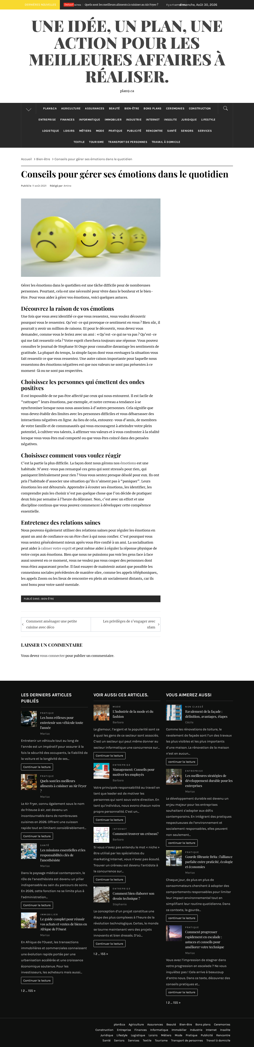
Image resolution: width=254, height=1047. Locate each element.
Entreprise (47, 119)
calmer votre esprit (56, 548)
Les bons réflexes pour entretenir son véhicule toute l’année (61, 722)
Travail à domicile (166, 142)
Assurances (94, 108)
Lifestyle (208, 119)
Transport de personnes (127, 142)
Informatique (89, 119)
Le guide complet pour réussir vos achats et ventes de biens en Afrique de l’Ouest (63, 924)
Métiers (85, 130)
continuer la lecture (181, 761)
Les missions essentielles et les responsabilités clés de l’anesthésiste (62, 855)
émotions (128, 463)
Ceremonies (175, 108)
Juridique (189, 119)
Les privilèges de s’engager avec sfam (129, 624)
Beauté (114, 108)
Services (205, 130)
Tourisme (96, 142)
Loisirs (69, 130)
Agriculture (71, 108)
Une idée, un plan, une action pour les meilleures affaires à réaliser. (127, 50)
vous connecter (52, 656)
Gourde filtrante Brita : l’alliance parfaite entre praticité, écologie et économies (209, 861)
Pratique (116, 130)
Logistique (50, 130)
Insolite (170, 119)
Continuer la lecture (37, 767)
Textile (79, 142)
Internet (153, 119)
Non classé (194, 706)
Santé (171, 130)
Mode (100, 130)
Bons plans (152, 108)
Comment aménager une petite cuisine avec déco (51, 624)
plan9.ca (50, 108)
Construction (200, 108)
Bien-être (131, 108)
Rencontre (154, 130)
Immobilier (113, 119)
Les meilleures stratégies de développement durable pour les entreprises (209, 780)
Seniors (187, 130)
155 (30, 991)
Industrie (134, 119)
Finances (67, 119)
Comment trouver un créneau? (135, 833)
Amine (67, 185)
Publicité (134, 130)
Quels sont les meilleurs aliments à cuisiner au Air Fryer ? (78, 4)
